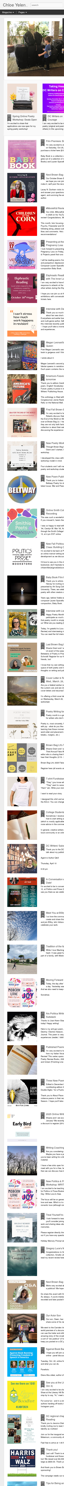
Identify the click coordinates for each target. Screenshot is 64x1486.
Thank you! (52, 1449)
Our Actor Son (53, 1315)
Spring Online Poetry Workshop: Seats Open (25, 117)
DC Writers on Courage (55, 117)
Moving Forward (54, 980)
